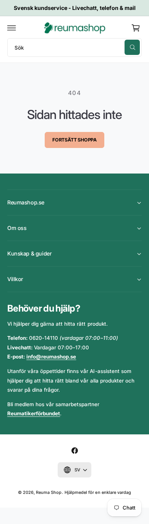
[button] (12, 28)
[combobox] (74, 47)
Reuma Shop (49, 492)
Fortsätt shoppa (74, 140)
